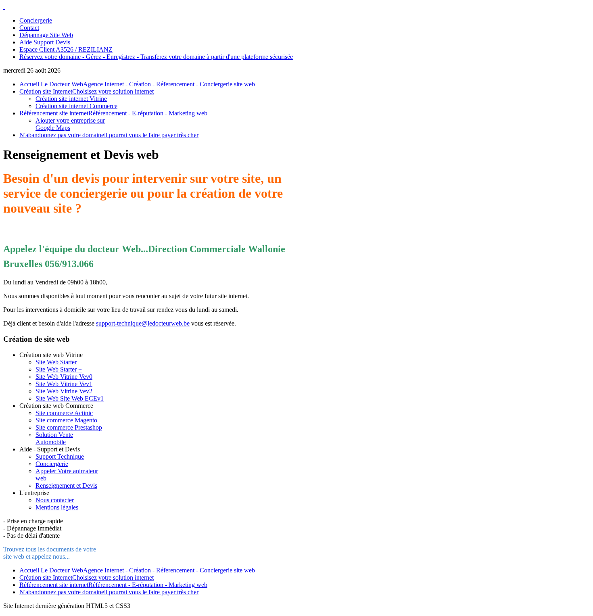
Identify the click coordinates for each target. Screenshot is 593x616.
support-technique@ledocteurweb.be (143, 323)
